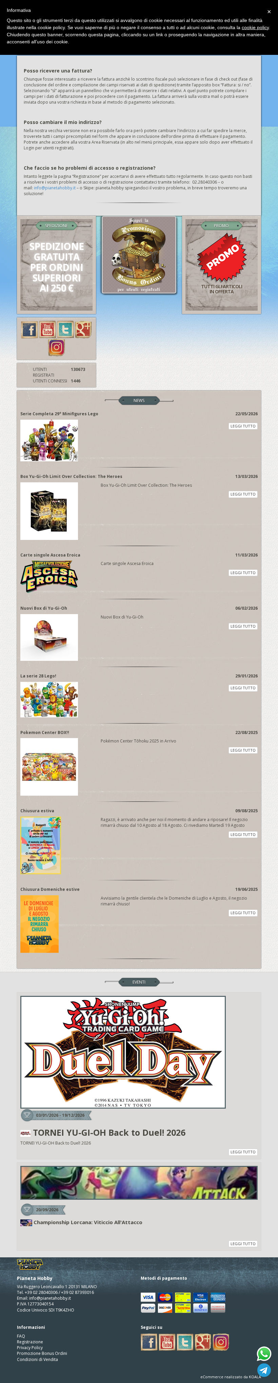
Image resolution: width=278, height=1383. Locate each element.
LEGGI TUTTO (243, 425)
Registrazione (30, 1342)
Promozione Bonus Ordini (42, 1353)
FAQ (21, 1336)
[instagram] (56, 347)
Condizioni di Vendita (37, 1359)
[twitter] (65, 329)
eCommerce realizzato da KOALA (230, 1376)
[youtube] (47, 329)
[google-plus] (83, 329)
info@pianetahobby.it (55, 188)
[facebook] (29, 329)
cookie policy (255, 27)
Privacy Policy (30, 1347)
